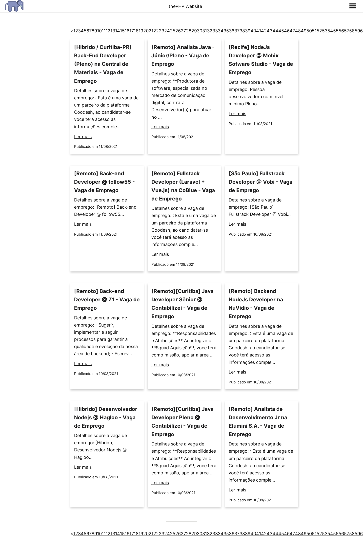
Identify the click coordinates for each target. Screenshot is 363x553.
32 (209, 30)
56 (341, 30)
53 (324, 30)
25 (172, 30)
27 (183, 30)
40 (253, 30)
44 (275, 30)
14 (117, 30)
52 (319, 30)
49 (303, 30)
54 (330, 30)
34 (220, 30)
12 (108, 30)
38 (242, 30)
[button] (352, 6)
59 (357, 30)
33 (215, 30)
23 (161, 30)
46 (287, 30)
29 (194, 30)
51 (314, 30)
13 (112, 30)
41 (258, 30)
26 (178, 30)
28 (188, 30)
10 (99, 30)
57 (346, 30)
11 (104, 30)
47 (292, 30)
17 (131, 30)
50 (309, 30)
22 (156, 30)
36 (231, 30)
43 (269, 30)
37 (237, 30)
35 (226, 30)
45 (281, 30)
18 (136, 30)
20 (146, 30)
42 (264, 30)
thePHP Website (185, 6)
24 (167, 30)
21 (151, 30)
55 (336, 30)
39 (247, 30)
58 (352, 30)
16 (127, 30)
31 (204, 30)
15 (122, 30)
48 (298, 30)
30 (199, 30)
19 (141, 30)
